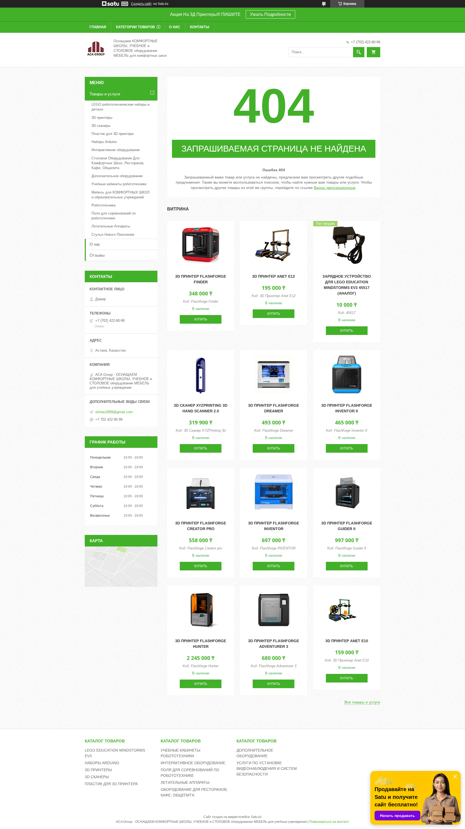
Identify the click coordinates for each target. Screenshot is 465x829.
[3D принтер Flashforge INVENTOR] (273, 492)
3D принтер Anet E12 (273, 276)
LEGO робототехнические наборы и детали (120, 106)
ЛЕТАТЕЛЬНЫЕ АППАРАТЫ (185, 782)
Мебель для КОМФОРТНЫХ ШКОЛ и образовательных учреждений (120, 194)
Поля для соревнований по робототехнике (113, 215)
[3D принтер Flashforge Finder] (200, 245)
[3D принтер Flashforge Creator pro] (200, 492)
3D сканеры (100, 126)
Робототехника (103, 205)
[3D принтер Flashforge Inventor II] (346, 374)
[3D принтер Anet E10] (346, 609)
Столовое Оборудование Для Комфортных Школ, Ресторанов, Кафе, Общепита (118, 163)
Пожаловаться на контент (329, 822)
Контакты (199, 27)
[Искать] (358, 52)
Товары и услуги (105, 94)
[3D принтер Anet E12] (273, 245)
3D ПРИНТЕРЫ (98, 770)
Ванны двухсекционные (334, 187)
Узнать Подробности (270, 14)
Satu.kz (256, 817)
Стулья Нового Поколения (112, 235)
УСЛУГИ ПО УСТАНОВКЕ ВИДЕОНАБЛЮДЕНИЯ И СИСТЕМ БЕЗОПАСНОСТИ (267, 768)
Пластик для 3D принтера (112, 134)
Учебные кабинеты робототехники (118, 184)
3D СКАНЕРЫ (97, 777)
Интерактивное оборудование (115, 150)
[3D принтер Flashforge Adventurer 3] (273, 609)
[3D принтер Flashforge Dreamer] (273, 374)
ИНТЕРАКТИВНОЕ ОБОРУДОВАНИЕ (193, 763)
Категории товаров (135, 27)
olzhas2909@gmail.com (114, 412)
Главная (98, 27)
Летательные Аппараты (110, 226)
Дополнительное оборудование (117, 176)
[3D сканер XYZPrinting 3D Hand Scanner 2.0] (200, 374)
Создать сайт (141, 4)
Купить (200, 319)
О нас (174, 27)
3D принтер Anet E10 (346, 641)
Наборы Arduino (104, 142)
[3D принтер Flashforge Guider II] (346, 492)
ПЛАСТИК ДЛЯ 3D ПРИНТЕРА (111, 784)
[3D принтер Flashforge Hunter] (200, 609)
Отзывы (97, 255)
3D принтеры (101, 118)
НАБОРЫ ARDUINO (102, 763)
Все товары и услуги (362, 702)
